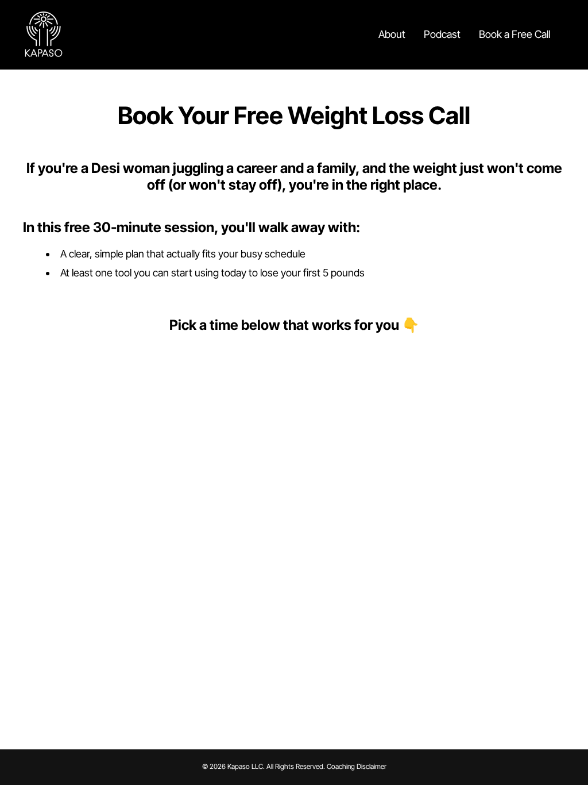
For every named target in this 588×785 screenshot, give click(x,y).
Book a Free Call (514, 34)
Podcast (442, 34)
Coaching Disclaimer (356, 766)
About (391, 34)
